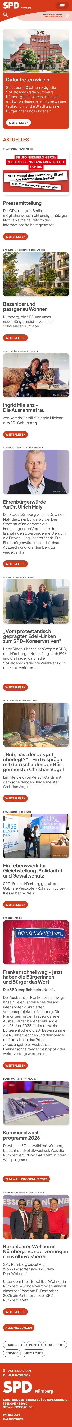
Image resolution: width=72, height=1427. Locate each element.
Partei (34, 1345)
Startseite (14, 1345)
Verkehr (18, 918)
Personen (33, 351)
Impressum (11, 1414)
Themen (29, 149)
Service (12, 1353)
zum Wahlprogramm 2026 (26, 1179)
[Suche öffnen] (7, 14)
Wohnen (41, 250)
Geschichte (54, 1345)
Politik (22, 149)
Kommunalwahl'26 (29, 1079)
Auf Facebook (19, 1375)
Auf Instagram (19, 1370)
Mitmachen (33, 1353)
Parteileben (39, 448)
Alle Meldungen (18, 1327)
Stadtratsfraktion (53, 17)
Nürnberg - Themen (27, 250)
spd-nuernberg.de (17, 1407)
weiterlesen (18, 122)
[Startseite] (28, 1387)
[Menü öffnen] (62, 5)
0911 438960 (18, 1403)
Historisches (21, 351)
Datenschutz (13, 1419)
